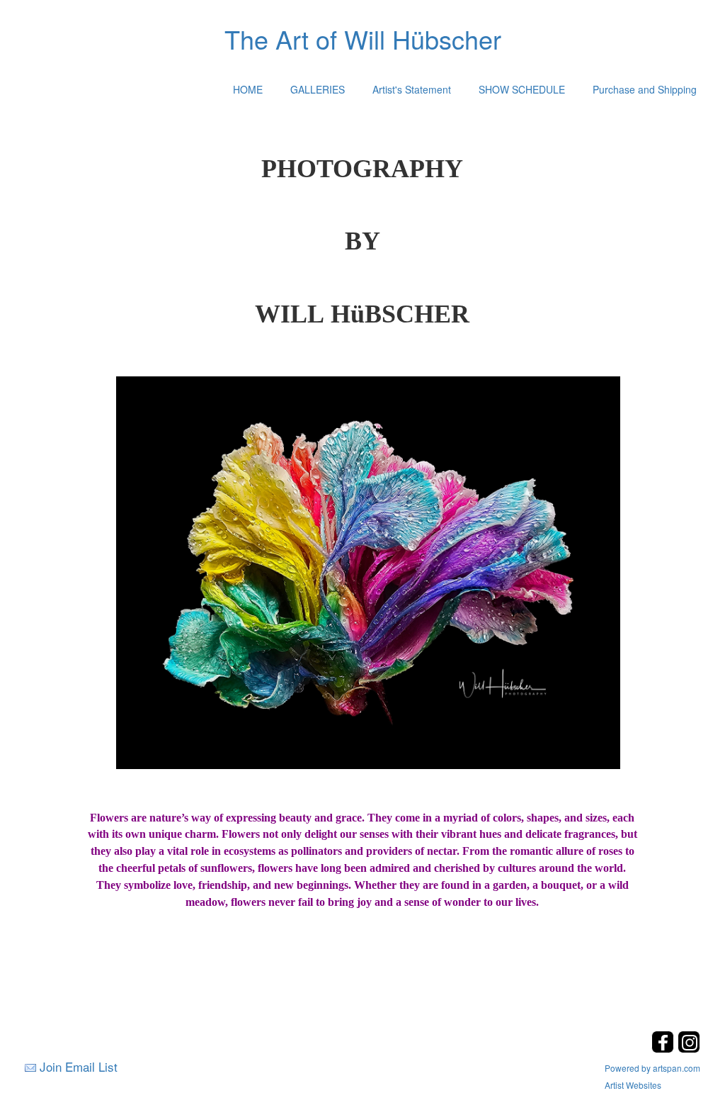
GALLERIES (317, 89)
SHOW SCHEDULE (522, 89)
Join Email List (79, 1066)
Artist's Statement (411, 89)
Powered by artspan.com (652, 1068)
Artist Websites (633, 1085)
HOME (248, 89)
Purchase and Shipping (645, 89)
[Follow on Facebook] (664, 1049)
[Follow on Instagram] (689, 1049)
